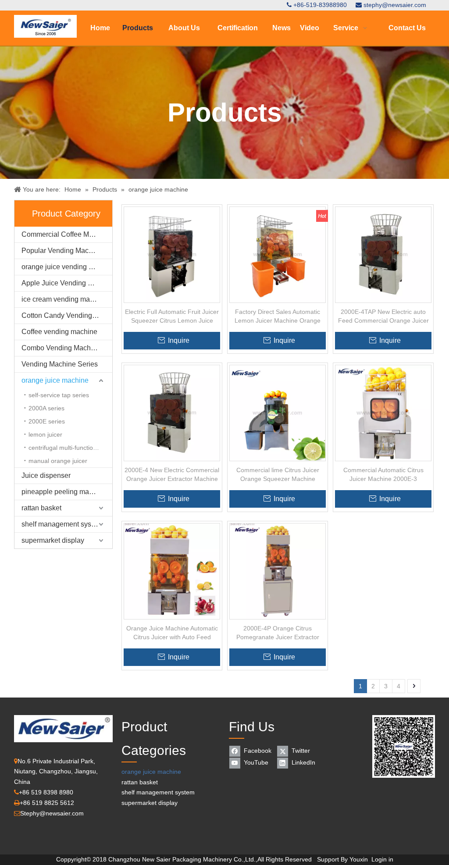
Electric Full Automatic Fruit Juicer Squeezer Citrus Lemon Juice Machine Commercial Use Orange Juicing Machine (172, 316)
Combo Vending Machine (60, 348)
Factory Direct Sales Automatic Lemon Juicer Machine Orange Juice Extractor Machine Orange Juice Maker (277, 316)
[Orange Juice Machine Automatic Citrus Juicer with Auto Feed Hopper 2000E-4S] (172, 570)
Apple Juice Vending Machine (66, 283)
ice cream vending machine (64, 299)
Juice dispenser (46, 475)
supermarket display (52, 540)
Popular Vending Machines (63, 250)
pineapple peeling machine (63, 491)
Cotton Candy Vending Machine (66, 315)
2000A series (46, 408)
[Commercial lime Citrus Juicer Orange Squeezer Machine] (277, 412)
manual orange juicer (58, 460)
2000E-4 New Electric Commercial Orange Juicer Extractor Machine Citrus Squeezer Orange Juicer (172, 474)
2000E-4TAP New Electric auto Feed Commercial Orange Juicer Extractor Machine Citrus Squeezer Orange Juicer (383, 316)
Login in (382, 859)
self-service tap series (59, 395)
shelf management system (62, 524)
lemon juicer (45, 434)
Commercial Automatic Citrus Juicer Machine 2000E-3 (383, 474)
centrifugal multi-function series (70, 447)
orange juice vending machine (66, 267)
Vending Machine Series (59, 364)
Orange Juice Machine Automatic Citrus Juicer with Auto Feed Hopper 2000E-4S (172, 633)
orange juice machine (55, 380)
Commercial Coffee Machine (65, 234)
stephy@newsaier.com (394, 4)
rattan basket (41, 508)
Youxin (358, 859)
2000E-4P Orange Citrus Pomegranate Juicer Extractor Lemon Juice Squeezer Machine (277, 633)
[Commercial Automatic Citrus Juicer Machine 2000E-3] (383, 412)
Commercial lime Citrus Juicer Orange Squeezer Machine (277, 474)
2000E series (47, 421)
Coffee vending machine (59, 331)
